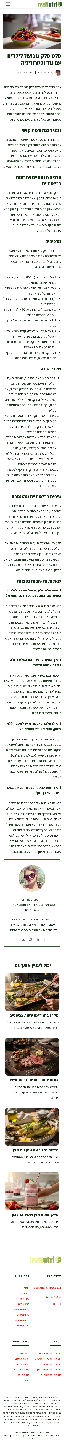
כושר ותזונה (23, 1353)
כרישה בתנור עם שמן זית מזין (36, 1149)
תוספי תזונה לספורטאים (49, 1353)
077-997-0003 (53, 1296)
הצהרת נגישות (22, 1325)
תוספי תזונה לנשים (52, 1364)
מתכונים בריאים (21, 1369)
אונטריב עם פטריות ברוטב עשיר (34, 1079)
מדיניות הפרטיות (21, 1309)
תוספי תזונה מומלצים (51, 1375)
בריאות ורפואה (22, 1364)
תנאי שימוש (23, 1304)
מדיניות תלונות (22, 1320)
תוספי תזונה (23, 1375)
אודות (26, 1287)
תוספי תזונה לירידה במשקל (48, 1358)
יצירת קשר (24, 1293)
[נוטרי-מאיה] (50, 4)
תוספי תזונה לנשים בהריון (49, 1369)
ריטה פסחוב (42, 72)
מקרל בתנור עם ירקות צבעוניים (34, 1015)
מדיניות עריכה (22, 1314)
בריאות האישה (22, 1358)
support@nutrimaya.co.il (47, 1287)
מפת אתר (24, 1298)
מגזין (27, 1380)
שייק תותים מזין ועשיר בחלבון (35, 1214)
